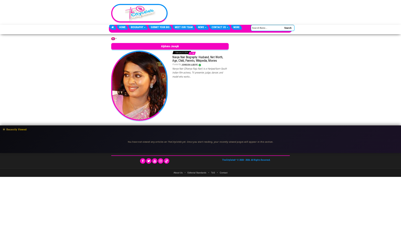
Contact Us (219, 27)
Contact (223, 172)
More (236, 27)
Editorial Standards (196, 172)
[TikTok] (166, 161)
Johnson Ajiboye (189, 65)
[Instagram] (160, 161)
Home (122, 27)
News (201, 27)
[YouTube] (154, 161)
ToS (213, 172)
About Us (178, 172)
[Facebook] (143, 161)
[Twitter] (148, 161)
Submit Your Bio (160, 27)
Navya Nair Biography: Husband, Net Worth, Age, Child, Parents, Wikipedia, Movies (197, 58)
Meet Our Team (184, 27)
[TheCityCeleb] (112, 27)
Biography (137, 27)
